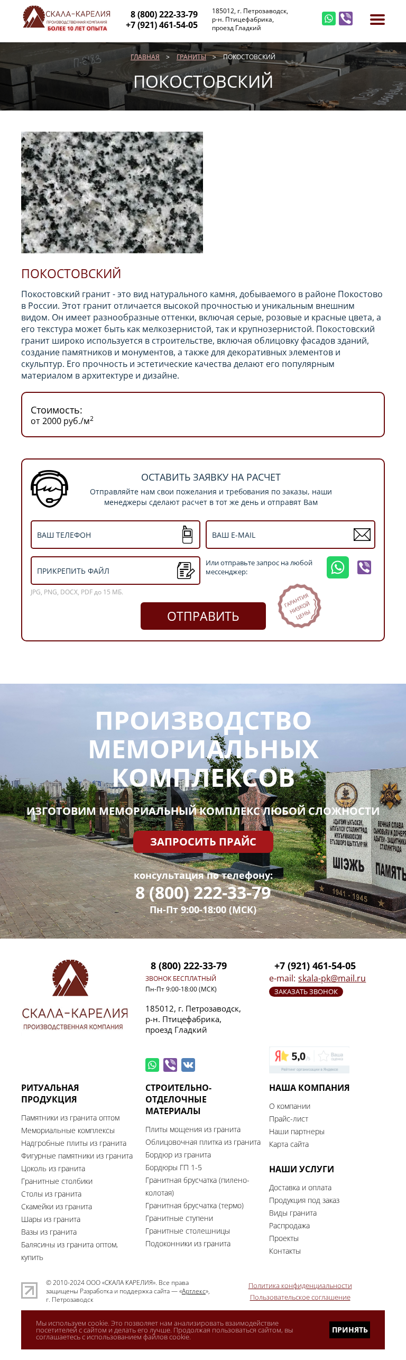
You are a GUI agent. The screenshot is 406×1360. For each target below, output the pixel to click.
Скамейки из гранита (56, 1206)
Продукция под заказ (304, 1200)
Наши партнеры (297, 1131)
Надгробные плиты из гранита (73, 1143)
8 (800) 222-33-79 (203, 892)
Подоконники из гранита (187, 1243)
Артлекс (194, 1291)
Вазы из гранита (49, 1232)
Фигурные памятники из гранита (77, 1156)
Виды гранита (293, 1213)
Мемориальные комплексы (68, 1130)
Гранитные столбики (57, 1181)
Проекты (284, 1238)
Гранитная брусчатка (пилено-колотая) (197, 1186)
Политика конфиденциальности (300, 1285)
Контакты (285, 1251)
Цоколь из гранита (53, 1168)
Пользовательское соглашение (300, 1297)
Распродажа (289, 1225)
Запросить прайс (203, 841)
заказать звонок (306, 991)
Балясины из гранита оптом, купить (69, 1250)
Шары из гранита (50, 1219)
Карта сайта (289, 1144)
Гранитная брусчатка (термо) (194, 1205)
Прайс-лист (288, 1119)
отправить (203, 616)
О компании (289, 1106)
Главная (145, 57)
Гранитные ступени (179, 1218)
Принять (350, 1330)
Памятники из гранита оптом (70, 1118)
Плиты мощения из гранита (193, 1129)
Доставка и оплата (300, 1187)
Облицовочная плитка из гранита (203, 1142)
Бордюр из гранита (178, 1155)
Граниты (191, 57)
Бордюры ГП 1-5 (173, 1167)
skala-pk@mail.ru (332, 978)
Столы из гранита (51, 1194)
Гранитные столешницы (187, 1231)
